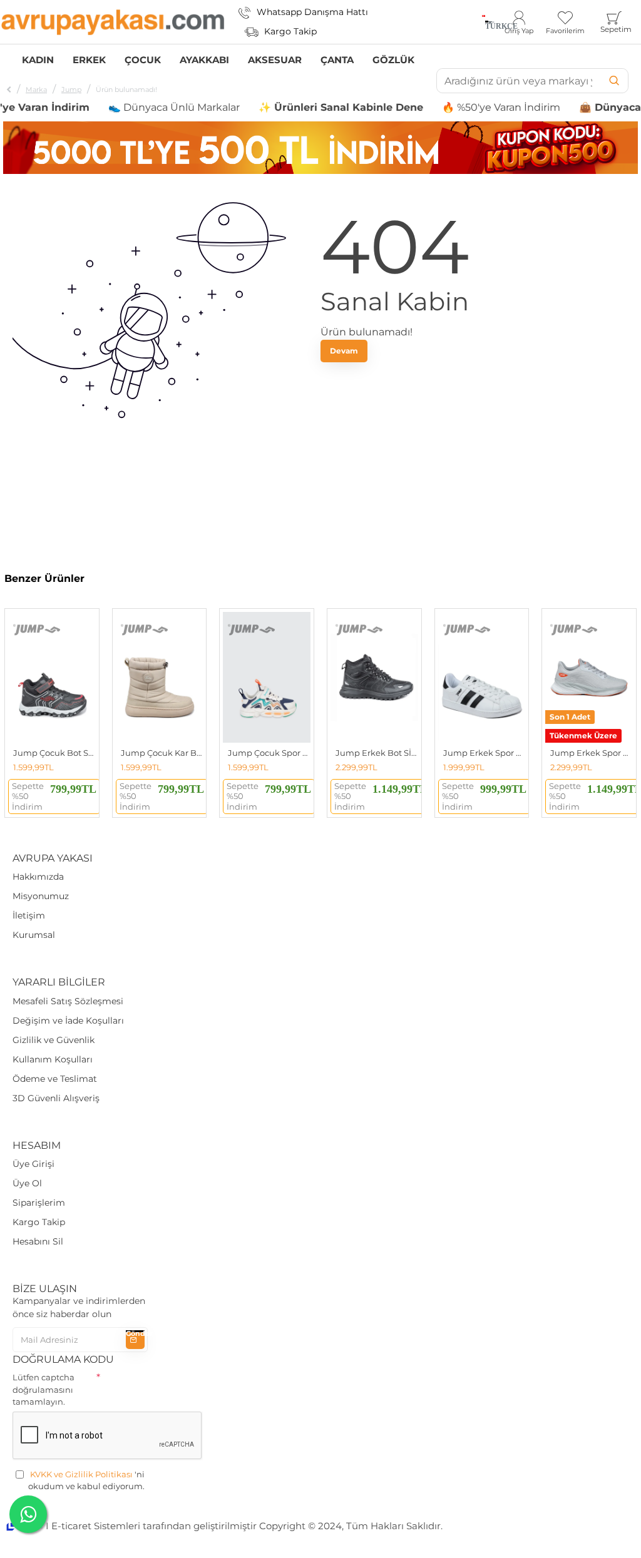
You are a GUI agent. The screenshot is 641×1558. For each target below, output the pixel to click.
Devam (344, 350)
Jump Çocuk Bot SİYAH (54, 753)
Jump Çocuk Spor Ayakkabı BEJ (269, 753)
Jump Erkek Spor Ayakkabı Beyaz (484, 753)
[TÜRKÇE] (483, 22)
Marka (36, 89)
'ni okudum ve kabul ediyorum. (86, 1480)
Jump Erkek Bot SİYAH (377, 753)
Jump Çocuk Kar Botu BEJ (162, 753)
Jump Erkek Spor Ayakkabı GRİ (591, 753)
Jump (71, 89)
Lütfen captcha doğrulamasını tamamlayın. (43, 1389)
